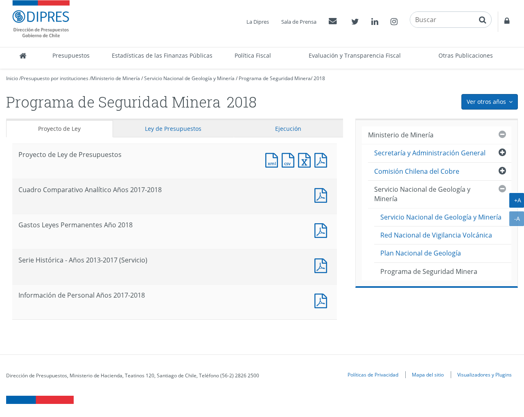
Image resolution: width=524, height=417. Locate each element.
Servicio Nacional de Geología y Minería (189, 78)
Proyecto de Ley (59, 128)
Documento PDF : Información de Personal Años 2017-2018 (322, 300)
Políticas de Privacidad (373, 374)
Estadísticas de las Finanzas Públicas (162, 55)
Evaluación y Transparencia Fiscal (355, 55)
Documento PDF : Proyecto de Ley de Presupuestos (322, 159)
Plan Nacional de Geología (420, 253)
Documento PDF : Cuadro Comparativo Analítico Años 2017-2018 (322, 194)
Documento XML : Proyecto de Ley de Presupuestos (273, 159)
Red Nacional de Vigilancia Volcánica (436, 235)
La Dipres (257, 21)
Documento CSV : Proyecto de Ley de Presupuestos (290, 159)
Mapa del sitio (428, 374)
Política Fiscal (253, 55)
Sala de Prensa (298, 21)
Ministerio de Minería (115, 78)
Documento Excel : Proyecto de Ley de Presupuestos (306, 159)
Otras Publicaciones (465, 55)
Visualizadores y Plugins (484, 374)
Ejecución (288, 128)
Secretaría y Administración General (430, 152)
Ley (173, 128)
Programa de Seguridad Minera (275, 78)
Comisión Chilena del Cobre (416, 171)
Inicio (12, 78)
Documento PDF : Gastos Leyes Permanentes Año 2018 (322, 229)
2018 (319, 78)
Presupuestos (71, 55)
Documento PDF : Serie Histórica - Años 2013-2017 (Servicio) (322, 265)
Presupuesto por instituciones (54, 78)
